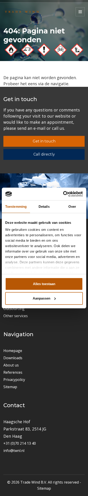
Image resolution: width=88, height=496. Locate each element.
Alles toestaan (44, 284)
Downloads (12, 357)
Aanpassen (41, 298)
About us (11, 365)
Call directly (44, 154)
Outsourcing (14, 308)
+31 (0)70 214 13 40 (19, 443)
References (12, 372)
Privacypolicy (14, 379)
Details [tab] (44, 206)
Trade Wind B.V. (33, 482)
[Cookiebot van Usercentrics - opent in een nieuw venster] (63, 194)
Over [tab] (72, 206)
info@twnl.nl (13, 450)
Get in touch (44, 141)
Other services (15, 315)
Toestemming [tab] (16, 206)
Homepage (12, 350)
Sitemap (10, 386)
